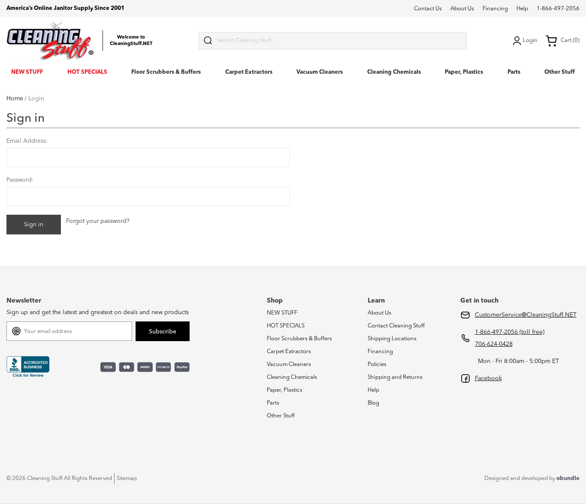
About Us (462, 9)
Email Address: (27, 141)
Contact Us (428, 9)
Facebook (488, 378)
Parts (513, 72)
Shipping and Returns (395, 377)
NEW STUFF (27, 72)
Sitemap (127, 478)
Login (530, 40)
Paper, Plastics (464, 72)
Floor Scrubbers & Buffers (166, 72)
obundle (568, 478)
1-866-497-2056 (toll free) (509, 332)
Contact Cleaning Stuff (396, 326)
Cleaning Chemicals (394, 72)
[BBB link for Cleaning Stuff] (27, 367)
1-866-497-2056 (558, 9)
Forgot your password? (98, 221)
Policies (377, 364)
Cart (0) (570, 40)
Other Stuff (559, 72)
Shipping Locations (392, 339)
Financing (495, 9)
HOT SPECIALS (87, 72)
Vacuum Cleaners (319, 72)
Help (522, 9)
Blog (373, 403)
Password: (19, 180)
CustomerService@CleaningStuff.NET (526, 315)
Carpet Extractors (248, 72)
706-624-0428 (494, 344)
